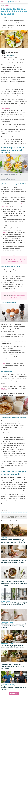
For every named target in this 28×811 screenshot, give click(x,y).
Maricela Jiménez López (12, 52)
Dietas (2, 5)
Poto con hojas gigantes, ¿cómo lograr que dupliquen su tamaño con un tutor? (14, 604)
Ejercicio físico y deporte (7, 684)
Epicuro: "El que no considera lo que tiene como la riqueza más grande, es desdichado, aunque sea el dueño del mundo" (13, 541)
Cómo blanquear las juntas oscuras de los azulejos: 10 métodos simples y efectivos (14, 625)
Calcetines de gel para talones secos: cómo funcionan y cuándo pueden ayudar (13, 562)
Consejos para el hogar (7, 580)
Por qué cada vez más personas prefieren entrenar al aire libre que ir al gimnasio (14, 687)
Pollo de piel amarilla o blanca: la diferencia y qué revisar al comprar (12, 646)
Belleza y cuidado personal (8, 558)
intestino (5, 232)
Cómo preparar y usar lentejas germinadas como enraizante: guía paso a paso (12, 666)
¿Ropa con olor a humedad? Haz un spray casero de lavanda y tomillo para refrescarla (14, 583)
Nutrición (7, 5)
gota (24, 96)
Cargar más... (14, 693)
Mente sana (4, 537)
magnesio (4, 388)
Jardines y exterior (6, 601)
